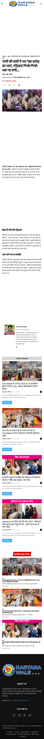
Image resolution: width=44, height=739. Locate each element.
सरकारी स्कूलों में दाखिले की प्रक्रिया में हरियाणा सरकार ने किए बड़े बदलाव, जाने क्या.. (21, 478)
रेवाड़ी (11, 74)
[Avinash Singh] (9, 336)
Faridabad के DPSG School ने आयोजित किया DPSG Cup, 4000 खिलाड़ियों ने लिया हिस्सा (20, 386)
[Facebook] (4, 85)
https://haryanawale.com (23, 329)
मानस (7, 74)
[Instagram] (19, 715)
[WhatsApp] (14, 85)
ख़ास (9, 56)
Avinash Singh (10, 81)
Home (4, 56)
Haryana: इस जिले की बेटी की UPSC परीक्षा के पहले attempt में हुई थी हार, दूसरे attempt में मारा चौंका (21, 524)
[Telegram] (19, 85)
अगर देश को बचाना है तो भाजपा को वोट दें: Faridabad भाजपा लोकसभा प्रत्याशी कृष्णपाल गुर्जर (21, 433)
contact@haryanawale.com (19, 700)
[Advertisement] (22, 30)
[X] (9, 85)
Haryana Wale (6, 392)
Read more (7, 402)
